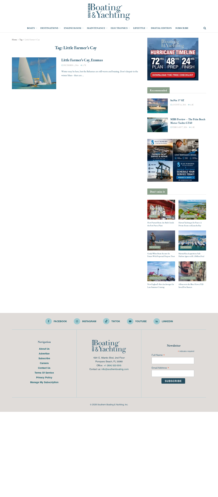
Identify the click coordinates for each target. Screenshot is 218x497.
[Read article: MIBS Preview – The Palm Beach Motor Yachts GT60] (157, 124)
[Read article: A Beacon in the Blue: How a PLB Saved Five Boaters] (192, 271)
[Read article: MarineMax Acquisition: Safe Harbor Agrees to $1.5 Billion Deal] (192, 240)
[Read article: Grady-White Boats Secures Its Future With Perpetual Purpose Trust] (161, 240)
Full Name (158, 355)
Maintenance (96, 28)
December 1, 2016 (71, 65)
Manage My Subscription (44, 382)
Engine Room (72, 28)
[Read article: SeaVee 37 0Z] (157, 106)
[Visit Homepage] (109, 12)
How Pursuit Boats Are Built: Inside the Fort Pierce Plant (160, 224)
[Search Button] (205, 28)
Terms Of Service (44, 372)
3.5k (192, 127)
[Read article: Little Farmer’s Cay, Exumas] (34, 73)
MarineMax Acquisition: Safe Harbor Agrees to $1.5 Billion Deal (191, 255)
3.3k (191, 104)
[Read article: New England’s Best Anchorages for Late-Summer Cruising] (161, 271)
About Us (44, 348)
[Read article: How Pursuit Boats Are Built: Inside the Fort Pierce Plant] (161, 210)
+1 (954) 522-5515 (112, 365)
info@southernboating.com (115, 369)
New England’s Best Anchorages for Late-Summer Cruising (160, 286)
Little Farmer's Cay (32, 39)
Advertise (44, 353)
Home (14, 39)
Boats (31, 28)
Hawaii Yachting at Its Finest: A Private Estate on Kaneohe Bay (190, 224)
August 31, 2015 (179, 104)
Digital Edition (161, 28)
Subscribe (181, 28)
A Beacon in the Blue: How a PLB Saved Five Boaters (191, 286)
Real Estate (187, 216)
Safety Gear (188, 278)
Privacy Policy (44, 377)
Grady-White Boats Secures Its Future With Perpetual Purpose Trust (161, 255)
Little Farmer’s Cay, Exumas (82, 59)
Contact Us (44, 367)
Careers (44, 363)
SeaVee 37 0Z (177, 100)
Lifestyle (139, 28)
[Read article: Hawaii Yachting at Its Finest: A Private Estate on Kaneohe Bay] (192, 210)
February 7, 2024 (179, 127)
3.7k (84, 65)
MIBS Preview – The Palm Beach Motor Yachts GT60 (187, 121)
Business (155, 247)
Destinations (49, 28)
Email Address (160, 367)
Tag (20, 39)
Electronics (119, 28)
